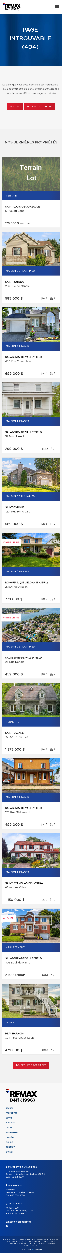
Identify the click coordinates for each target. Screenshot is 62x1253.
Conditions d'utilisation (33, 1243)
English (9, 1152)
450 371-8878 (17, 1177)
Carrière (10, 1137)
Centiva (37, 1249)
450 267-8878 (17, 1214)
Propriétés (11, 1113)
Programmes (12, 1132)
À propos (10, 1123)
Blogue (9, 1142)
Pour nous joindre (39, 107)
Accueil (15, 107)
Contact (10, 1147)
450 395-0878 (17, 1195)
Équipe (9, 1118)
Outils (9, 1128)
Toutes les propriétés (31, 1065)
